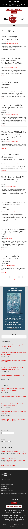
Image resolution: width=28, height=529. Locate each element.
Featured (16, 43)
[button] (14, 9)
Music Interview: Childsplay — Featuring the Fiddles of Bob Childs (12, 107)
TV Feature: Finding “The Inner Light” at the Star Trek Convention (13, 258)
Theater (16, 141)
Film (7, 43)
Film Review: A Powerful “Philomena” (10, 83)
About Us (3, 481)
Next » (14, 279)
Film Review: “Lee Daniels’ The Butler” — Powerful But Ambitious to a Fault (13, 179)
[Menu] (14, 25)
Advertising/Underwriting (7, 484)
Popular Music (17, 163)
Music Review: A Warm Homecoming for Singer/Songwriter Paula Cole (12, 156)
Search (14, 334)
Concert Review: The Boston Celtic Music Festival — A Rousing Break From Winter (12, 60)
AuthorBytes (15, 526)
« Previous (6, 277)
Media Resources (5, 488)
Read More (3, 51)
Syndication (4, 486)
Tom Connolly (4, 450)
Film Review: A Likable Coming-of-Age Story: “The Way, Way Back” (13, 231)
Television (8, 265)
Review (15, 67)
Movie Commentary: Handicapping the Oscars (10, 37)
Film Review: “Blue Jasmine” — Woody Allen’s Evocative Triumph (13, 204)
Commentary (11, 43)
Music (11, 67)
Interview (12, 114)
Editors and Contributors (7, 490)
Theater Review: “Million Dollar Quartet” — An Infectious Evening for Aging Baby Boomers (13, 134)
